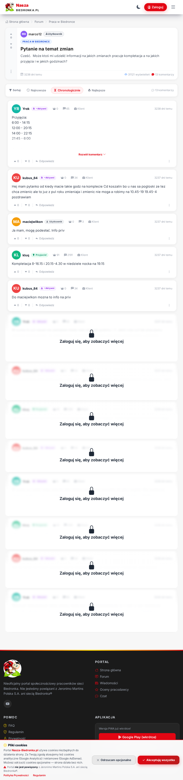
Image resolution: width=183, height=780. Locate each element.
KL (16, 255)
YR (16, 108)
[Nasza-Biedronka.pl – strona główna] (12, 669)
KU (16, 177)
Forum (39, 21)
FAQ (11, 725)
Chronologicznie (69, 90)
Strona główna (19, 21)
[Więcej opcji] (11, 71)
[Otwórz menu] (173, 7)
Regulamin (16, 732)
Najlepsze (98, 90)
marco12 (35, 34)
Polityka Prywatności (16, 775)
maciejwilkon (33, 222)
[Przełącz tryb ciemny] (138, 7)
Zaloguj (157, 7)
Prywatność (17, 738)
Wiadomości (109, 683)
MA (24, 34)
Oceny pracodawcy (114, 689)
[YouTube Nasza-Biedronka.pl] (8, 704)
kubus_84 (30, 178)
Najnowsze (38, 90)
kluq (26, 255)
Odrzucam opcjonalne (116, 760)
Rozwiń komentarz (91, 154)
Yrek (26, 109)
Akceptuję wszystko (160, 760)
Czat (103, 696)
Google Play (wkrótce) (139, 737)
